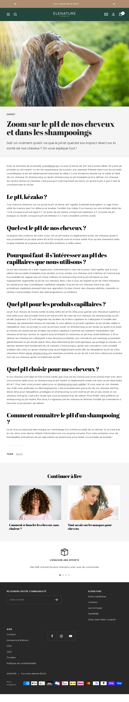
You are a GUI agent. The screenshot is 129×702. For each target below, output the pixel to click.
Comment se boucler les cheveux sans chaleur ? (34, 527)
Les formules (95, 608)
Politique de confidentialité (21, 663)
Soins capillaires (97, 596)
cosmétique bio (50, 166)
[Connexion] (113, 14)
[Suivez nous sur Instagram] (61, 636)
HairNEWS (93, 613)
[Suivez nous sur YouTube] (70, 636)
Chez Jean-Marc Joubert (102, 619)
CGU (9, 651)
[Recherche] (15, 14)
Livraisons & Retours (18, 640)
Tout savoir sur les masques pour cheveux (90, 527)
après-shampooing (36, 353)
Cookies (11, 657)
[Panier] (120, 14)
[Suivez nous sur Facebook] (52, 636)
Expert (11, 114)
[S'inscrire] (56, 600)
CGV (9, 646)
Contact (11, 634)
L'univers (92, 602)
